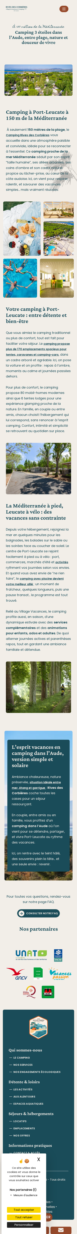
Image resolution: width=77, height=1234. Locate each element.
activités (61, 562)
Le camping (21, 1057)
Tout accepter (24, 1210)
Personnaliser (23, 1225)
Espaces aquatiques (28, 1104)
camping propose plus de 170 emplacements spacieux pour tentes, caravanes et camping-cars (38, 349)
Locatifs (20, 1121)
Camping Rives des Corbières (27, 135)
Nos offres (21, 1135)
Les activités (22, 1089)
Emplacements (24, 1128)
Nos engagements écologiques (37, 1072)
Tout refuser (24, 1217)
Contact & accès (26, 1153)
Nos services (23, 1065)
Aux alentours (24, 1096)
